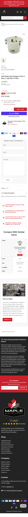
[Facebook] (12, 507)
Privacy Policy (4, 468)
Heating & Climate (6, 443)
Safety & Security (5, 449)
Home (2, 23)
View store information (9, 104)
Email (9, 124)
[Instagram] (16, 507)
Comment (5, 159)
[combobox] (14, 18)
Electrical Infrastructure (7, 445)
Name (4, 145)
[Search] (25, 18)
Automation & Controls (7, 447)
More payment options (14, 116)
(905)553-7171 (14, 124)
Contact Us (7, 319)
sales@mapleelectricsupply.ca (14, 490)
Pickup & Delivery (5, 464)
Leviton (3, 66)
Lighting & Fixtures (6, 440)
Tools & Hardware (5, 451)
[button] (1, 91)
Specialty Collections (6, 453)
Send (7, 180)
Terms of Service (5, 470)
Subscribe (22, 387)
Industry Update (5, 466)
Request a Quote (5, 462)
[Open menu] (25, 12)
